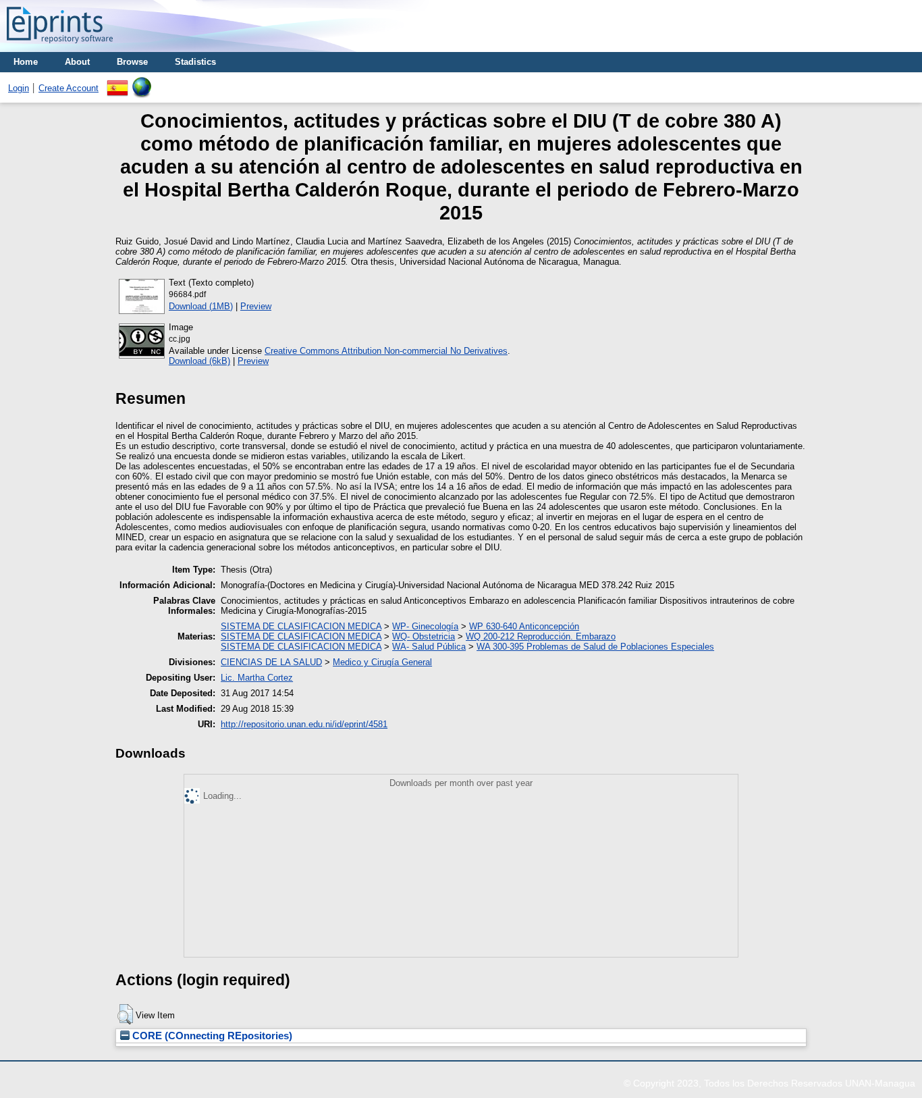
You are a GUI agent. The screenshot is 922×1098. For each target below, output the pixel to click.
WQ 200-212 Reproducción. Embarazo (541, 636)
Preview (255, 306)
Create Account (68, 88)
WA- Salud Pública (429, 647)
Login (18, 88)
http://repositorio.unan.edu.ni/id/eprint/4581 (304, 724)
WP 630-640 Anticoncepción (524, 626)
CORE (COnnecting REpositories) (211, 1035)
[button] (125, 1014)
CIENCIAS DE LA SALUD (271, 662)
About (77, 62)
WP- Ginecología (425, 626)
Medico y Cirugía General (382, 662)
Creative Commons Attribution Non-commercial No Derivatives (386, 351)
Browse (132, 62)
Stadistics (195, 62)
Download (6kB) (199, 361)
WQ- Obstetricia (423, 636)
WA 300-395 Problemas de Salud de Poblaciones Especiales (595, 647)
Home (25, 62)
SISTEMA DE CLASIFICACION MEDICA (301, 626)
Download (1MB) (201, 306)
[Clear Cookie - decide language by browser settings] (142, 82)
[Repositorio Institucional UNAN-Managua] (59, 47)
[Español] (117, 82)
